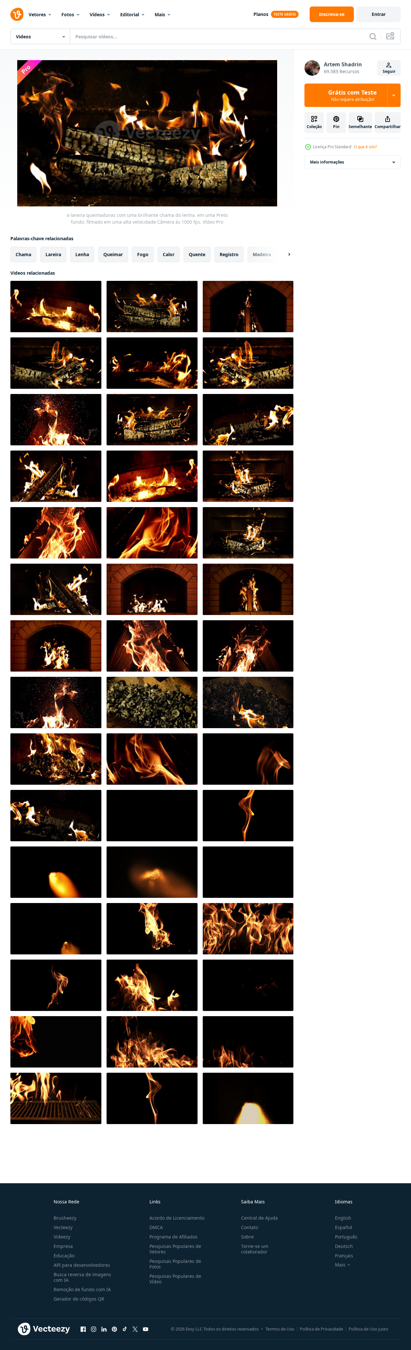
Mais (160, 14)
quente (197, 254)
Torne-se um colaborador (254, 1249)
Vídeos (97, 14)
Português (346, 1237)
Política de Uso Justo (368, 1329)
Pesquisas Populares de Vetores (175, 1249)
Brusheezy (65, 1218)
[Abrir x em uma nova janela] (135, 1328)
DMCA (156, 1227)
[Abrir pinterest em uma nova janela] (114, 1328)
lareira (53, 254)
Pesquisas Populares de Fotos (175, 1264)
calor (168, 254)
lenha (82, 254)
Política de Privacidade (321, 1329)
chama (23, 254)
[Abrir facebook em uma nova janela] (83, 1328)
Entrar (379, 14)
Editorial (129, 14)
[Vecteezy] (16, 14)
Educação (64, 1255)
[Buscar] (373, 36)
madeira (262, 254)
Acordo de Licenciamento (176, 1218)
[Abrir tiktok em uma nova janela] (124, 1328)
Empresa (63, 1246)
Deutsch (344, 1246)
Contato (249, 1227)
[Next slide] (283, 254)
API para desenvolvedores (82, 1265)
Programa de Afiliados (173, 1237)
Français (344, 1255)
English (343, 1218)
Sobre (247, 1237)
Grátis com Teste (352, 95)
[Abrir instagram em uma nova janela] (93, 1328)
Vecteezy (63, 1227)
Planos (260, 14)
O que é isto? (365, 147)
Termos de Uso (279, 1329)
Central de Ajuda (259, 1218)
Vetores (37, 14)
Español (343, 1227)
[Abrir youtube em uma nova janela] (145, 1328)
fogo (142, 254)
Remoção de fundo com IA (82, 1289)
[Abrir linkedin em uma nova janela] (104, 1328)
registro (229, 254)
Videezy (62, 1237)
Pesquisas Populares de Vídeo (175, 1279)
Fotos (67, 14)
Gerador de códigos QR (79, 1299)
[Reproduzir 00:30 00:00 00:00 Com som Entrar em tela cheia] (147, 133)
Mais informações (327, 162)
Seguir (389, 71)
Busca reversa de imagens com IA (82, 1277)
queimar (113, 254)
